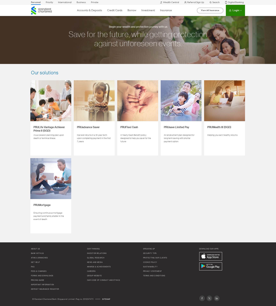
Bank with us (37, 253)
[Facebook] (202, 298)
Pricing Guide (37, 280)
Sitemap (106, 299)
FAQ (32, 267)
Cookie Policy (150, 262)
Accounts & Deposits (89, 10)
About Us (35, 249)
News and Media (95, 262)
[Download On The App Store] (210, 256)
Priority (49, 2)
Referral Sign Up (195, 2)
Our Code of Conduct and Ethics (103, 280)
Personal (36, 2)
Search (216, 2)
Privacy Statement (152, 271)
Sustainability (150, 267)
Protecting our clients (155, 258)
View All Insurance (210, 10)
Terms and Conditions (154, 276)
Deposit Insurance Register (45, 289)
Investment (148, 10)
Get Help (35, 262)
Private (94, 2)
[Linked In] (217, 298)
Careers (91, 271)
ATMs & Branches (39, 258)
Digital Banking (236, 2)
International (65, 2)
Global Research (95, 258)
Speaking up (149, 249)
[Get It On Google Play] (210, 266)
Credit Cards (114, 10)
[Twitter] (209, 298)
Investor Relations (97, 253)
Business (81, 2)
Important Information (42, 285)
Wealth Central (171, 2)
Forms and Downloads (42, 276)
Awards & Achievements (99, 267)
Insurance (166, 10)
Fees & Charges (38, 271)
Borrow (131, 10)
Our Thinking (93, 249)
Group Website (94, 276)
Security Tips (150, 253)
